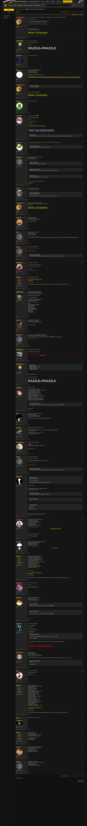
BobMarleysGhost (19, 291)
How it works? (81, 14)
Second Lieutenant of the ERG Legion (35, 279)
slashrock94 (18, 387)
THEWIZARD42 (53, 77)
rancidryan (18, 142)
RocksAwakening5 (19, 442)
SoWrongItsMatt (19, 40)
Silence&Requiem (19, 652)
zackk (17, 232)
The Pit (23, 9)
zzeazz (17, 670)
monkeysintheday (19, 17)
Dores (17, 717)
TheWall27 (18, 746)
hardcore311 (18, 541)
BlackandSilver (19, 476)
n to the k (18, 100)
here (70, 657)
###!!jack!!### (19, 334)
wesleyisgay (18, 597)
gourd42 (17, 246)
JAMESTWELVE (62, 77)
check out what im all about (33, 587)
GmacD (17, 188)
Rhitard (17, 413)
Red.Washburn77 (19, 349)
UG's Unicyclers (56, 547)
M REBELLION (76, 77)
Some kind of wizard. (55, 528)
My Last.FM (30, 183)
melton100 (18, 761)
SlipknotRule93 (19, 115)
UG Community (18, 9)
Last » (82, 11)
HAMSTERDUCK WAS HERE (35, 77)
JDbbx (17, 69)
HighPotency (18, 556)
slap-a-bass (18, 582)
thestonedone (19, 217)
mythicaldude (19, 55)
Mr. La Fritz (18, 519)
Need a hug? (30, 280)
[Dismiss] (82, 2)
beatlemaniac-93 (19, 262)
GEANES (68, 77)
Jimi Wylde (18, 427)
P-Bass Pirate (19, 623)
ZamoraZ (18, 732)
